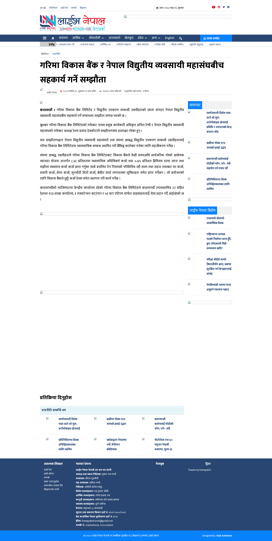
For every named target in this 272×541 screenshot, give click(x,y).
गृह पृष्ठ (43, 8)
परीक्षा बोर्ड (160, 44)
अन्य (154, 38)
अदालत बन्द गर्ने (67, 44)
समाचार (63, 38)
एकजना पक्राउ (87, 44)
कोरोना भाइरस (124, 44)
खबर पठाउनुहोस (51, 482)
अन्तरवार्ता (114, 38)
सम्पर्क (74, 8)
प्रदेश (140, 38)
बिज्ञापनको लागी (51, 489)
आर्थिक (76, 38)
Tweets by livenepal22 (199, 470)
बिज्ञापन (83, 8)
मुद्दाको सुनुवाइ (196, 44)
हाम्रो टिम (48, 470)
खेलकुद (129, 38)
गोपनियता (53, 8)
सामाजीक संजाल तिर (53, 485)
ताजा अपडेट (213, 38)
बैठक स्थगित (177, 44)
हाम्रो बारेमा (49, 474)
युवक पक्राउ (215, 44)
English (169, 38)
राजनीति (56, 54)
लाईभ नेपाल (52, 92)
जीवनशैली (94, 38)
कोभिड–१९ (106, 44)
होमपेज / (45, 54)
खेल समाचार (143, 44)
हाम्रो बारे (64, 8)
